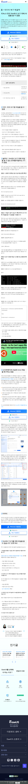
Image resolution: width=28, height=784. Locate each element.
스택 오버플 (6, 59)
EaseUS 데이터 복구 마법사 (7, 378)
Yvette (4, 47)
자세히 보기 (23, 93)
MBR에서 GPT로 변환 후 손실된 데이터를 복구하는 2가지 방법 (20, 654)
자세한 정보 (11, 782)
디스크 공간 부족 (16, 113)
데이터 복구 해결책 (12, 10)
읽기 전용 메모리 (6, 588)
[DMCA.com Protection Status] (16, 776)
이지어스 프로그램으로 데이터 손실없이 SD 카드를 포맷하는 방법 (7, 654)
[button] (15, 662)
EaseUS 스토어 (13, 739)
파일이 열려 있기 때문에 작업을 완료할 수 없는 (12, 555)
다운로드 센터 (13, 732)
